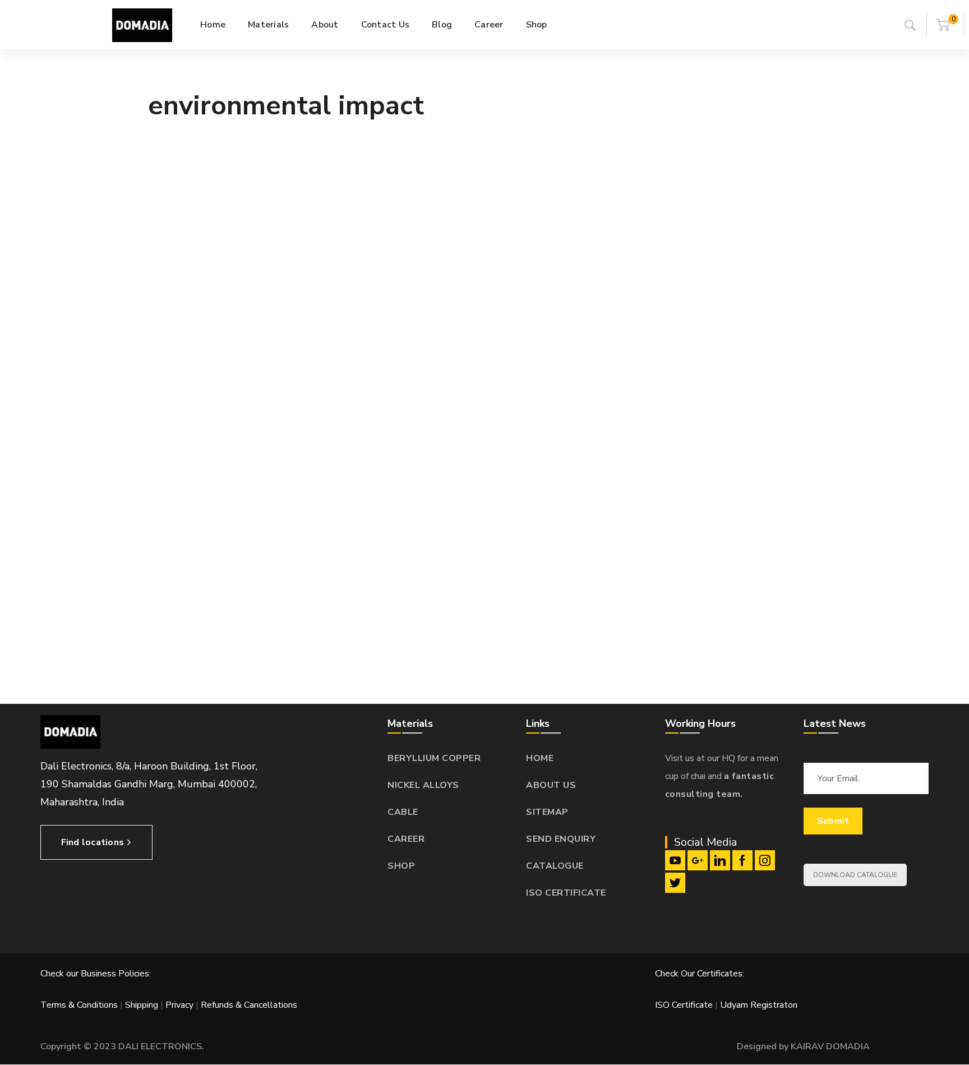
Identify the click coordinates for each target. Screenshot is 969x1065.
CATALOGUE (555, 866)
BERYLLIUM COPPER (434, 758)
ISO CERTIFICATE (566, 893)
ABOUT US (551, 785)
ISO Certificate (685, 1005)
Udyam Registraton (758, 1005)
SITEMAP (547, 812)
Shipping (141, 1005)
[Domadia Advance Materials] (142, 24)
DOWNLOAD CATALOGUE (855, 874)
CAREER (405, 839)
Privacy (179, 1005)
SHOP (401, 866)
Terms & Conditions (79, 1005)
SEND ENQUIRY (561, 839)
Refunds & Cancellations (249, 1005)
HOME (539, 758)
